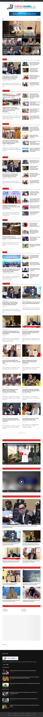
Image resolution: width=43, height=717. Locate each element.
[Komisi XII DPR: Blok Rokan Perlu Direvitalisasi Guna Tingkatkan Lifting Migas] (25, 84)
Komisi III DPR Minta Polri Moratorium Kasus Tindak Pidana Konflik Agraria (34, 63)
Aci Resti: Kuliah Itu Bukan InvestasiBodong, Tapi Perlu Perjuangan (35, 269)
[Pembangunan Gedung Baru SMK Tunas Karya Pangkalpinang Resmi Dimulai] (32, 593)
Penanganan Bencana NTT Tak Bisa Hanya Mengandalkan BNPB (30, 53)
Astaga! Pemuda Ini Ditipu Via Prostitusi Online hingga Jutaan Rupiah (23, 670)
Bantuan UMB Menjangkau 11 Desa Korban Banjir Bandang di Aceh (35, 212)
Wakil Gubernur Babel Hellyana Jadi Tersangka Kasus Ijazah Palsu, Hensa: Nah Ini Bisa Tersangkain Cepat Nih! (35, 95)
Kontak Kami (16, 713)
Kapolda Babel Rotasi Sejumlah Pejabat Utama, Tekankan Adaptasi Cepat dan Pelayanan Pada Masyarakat (10, 109)
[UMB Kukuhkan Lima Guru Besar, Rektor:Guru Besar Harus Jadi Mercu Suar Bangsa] (25, 276)
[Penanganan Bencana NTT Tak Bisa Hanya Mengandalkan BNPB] (31, 409)
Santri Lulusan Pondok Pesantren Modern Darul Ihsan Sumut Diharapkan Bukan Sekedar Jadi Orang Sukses (34, 129)
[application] (21, 453)
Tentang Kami (9, 713)
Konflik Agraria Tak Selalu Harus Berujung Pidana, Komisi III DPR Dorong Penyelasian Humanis (10, 77)
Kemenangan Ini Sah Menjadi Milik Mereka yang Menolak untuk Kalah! (35, 245)
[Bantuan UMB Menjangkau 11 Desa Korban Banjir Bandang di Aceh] (25, 213)
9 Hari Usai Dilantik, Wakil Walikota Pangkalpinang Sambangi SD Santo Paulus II (35, 117)
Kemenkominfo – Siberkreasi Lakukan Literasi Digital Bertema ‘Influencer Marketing (31, 584)
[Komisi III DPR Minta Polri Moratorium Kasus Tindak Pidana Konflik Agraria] (25, 64)
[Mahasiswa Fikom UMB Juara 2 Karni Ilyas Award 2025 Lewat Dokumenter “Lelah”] (25, 207)
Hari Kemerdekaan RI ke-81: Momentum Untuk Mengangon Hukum (11, 237)
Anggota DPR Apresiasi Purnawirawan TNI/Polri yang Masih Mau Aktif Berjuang (25, 683)
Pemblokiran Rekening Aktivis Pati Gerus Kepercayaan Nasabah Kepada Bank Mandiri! (34, 70)
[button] (21, 482)
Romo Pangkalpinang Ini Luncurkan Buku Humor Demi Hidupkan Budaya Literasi (34, 257)
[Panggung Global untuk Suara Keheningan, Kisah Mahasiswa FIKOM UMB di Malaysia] (11, 197)
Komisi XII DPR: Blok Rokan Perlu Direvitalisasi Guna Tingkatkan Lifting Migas (35, 83)
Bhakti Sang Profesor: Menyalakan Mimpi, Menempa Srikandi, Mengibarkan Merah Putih (34, 225)
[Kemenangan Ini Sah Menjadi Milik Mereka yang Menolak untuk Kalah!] (25, 246)
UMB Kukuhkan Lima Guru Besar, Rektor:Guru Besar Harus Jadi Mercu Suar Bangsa (34, 276)
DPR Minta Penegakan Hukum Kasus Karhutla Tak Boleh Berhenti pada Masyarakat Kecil (35, 77)
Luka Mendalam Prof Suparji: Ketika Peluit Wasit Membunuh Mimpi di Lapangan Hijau (35, 239)
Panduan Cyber (28, 713)
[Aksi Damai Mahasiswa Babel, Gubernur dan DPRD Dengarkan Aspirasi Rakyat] (25, 264)
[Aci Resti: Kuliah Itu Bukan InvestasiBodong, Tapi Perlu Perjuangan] (25, 270)
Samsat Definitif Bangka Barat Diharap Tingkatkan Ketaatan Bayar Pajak (9, 584)
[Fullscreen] (39, 463)
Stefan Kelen (5, 209)
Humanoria (5, 124)
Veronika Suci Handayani (7, 273)
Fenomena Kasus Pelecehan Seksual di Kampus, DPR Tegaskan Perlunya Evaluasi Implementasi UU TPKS (35, 200)
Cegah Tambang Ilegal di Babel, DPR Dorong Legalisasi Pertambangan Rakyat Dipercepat (34, 110)
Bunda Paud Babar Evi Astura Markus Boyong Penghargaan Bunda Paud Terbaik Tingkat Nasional (35, 103)
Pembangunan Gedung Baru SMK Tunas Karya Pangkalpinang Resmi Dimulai (31, 601)
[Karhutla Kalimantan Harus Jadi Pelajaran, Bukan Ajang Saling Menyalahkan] (31, 350)
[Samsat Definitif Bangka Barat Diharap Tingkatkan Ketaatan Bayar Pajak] (11, 576)
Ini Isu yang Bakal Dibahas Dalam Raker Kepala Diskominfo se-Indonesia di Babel (11, 601)
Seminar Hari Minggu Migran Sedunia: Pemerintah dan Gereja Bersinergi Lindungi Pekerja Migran (35, 150)
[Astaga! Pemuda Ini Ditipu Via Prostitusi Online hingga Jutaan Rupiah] (5, 672)
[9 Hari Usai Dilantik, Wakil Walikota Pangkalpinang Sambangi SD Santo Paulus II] (25, 118)
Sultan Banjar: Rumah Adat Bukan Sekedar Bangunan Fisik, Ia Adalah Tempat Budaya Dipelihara (10, 142)
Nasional (5, 157)
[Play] (3, 463)
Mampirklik (4, 644)
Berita (4, 59)
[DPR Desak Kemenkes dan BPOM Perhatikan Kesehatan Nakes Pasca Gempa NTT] (11, 409)
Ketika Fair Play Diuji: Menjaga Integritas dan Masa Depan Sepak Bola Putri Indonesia (34, 232)
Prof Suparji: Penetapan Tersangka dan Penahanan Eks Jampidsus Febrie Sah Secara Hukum (31, 44)
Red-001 (4, 80)
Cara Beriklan (22, 713)
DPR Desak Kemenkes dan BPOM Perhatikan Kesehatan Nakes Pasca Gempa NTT (11, 52)
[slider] (20, 491)
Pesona (5, 252)
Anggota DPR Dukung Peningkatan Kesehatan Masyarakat (34, 136)
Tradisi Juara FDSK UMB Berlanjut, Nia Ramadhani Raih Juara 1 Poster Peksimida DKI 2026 (34, 193)
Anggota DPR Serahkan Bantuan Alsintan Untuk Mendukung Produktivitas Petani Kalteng (10, 44)
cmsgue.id (33, 715)
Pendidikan (5, 188)
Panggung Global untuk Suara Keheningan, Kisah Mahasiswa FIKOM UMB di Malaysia (11, 207)
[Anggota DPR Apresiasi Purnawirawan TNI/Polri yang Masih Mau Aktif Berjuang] (5, 685)
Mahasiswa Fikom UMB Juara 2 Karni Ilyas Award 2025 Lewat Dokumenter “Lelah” (35, 206)
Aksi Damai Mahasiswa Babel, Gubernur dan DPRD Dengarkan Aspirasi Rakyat (35, 263)
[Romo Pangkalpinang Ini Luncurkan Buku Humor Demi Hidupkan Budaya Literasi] (25, 257)
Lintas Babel (6, 90)
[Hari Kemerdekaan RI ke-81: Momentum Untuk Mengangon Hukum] (11, 229)
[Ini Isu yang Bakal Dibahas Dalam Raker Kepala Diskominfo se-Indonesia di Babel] (11, 593)
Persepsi (5, 220)
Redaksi (34, 713)
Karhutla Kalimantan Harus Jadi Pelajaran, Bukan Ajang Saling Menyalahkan (20, 35)
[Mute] (37, 463)
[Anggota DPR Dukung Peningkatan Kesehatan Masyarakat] (25, 137)
